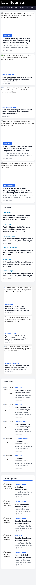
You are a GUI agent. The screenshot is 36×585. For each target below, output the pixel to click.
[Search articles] (34, 2)
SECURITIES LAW (12, 8)
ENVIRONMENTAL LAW (26, 8)
